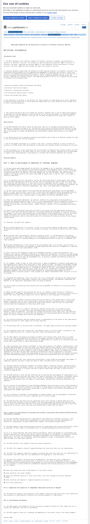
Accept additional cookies (14, 18)
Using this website (39, 521)
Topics (75, 34)
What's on (27, 34)
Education (63, 32)
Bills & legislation (35, 34)
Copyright (46, 521)
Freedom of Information (25, 521)
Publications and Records (36, 37)
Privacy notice (52, 520)
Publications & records (54, 34)
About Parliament (40, 32)
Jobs (32, 521)
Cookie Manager (65, 520)
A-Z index (6, 521)
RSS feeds (77, 24)
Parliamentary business (15, 32)
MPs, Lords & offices (29, 32)
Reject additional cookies (37, 18)
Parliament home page (14, 37)
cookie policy (52, 13)
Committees (44, 34)
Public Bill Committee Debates (63, 37)
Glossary (11, 521)
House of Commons (9, 34)
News (71, 34)
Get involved (50, 32)
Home (5, 32)
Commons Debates (52, 37)
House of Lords (19, 34)
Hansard (45, 37)
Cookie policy (58, 520)
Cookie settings (57, 18)
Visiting (57, 32)
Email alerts (70, 24)
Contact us (83, 24)
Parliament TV (65, 34)
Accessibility (63, 24)
